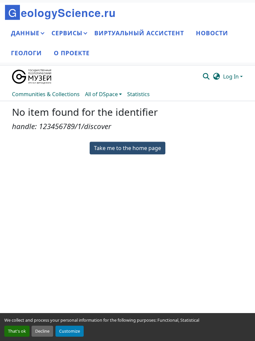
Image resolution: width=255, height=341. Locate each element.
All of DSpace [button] (101, 94)
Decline (42, 331)
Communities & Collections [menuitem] (46, 94)
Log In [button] (231, 76)
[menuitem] (103, 94)
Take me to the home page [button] (127, 148)
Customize (69, 331)
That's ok (17, 331)
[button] (32, 76)
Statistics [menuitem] (138, 94)
